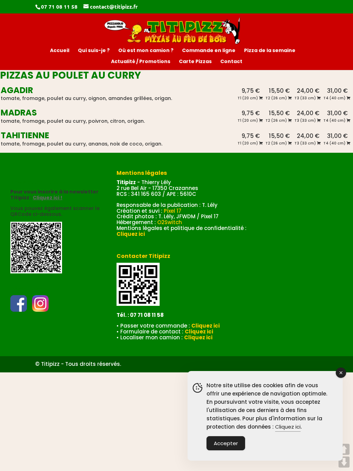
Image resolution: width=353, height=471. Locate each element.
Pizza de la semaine (269, 51)
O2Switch (169, 222)
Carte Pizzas (195, 62)
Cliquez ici (288, 426)
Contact (231, 62)
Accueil (59, 51)
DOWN (344, 462)
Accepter (226, 443)
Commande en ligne (208, 51)
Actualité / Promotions (140, 62)
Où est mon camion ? (145, 51)
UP (344, 449)
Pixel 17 (172, 210)
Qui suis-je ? (94, 51)
